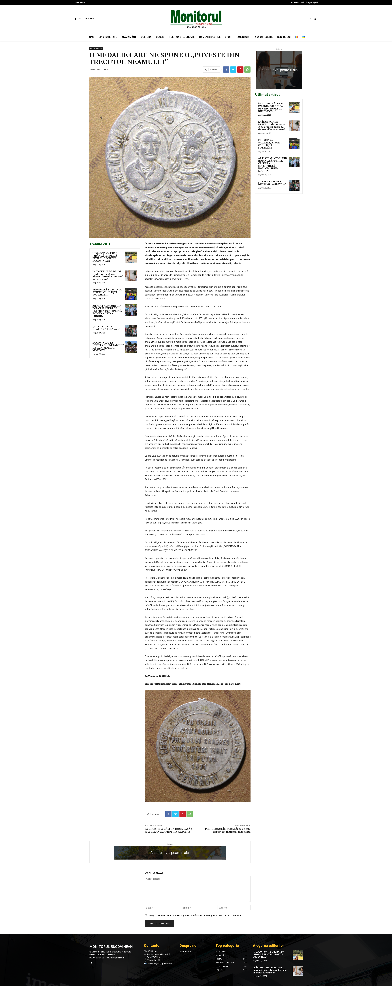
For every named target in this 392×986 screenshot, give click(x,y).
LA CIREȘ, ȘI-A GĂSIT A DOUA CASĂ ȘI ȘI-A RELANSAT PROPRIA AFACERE (169, 830)
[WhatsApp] (247, 69)
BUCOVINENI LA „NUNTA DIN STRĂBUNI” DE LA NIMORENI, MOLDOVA (108, 346)
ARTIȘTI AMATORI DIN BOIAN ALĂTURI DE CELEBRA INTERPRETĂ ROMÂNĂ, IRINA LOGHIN (107, 311)
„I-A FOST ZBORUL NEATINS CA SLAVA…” (106, 328)
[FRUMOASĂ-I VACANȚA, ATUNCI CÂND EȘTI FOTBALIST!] (131, 294)
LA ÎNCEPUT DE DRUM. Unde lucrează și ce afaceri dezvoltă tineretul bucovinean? (107, 275)
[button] (315, 19)
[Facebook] (310, 19)
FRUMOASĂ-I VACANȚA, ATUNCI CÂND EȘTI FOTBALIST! (107, 292)
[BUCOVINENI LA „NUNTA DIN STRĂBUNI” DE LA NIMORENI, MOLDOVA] (131, 347)
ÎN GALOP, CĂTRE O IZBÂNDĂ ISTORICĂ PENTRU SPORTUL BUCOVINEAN (104, 257)
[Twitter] (233, 69)
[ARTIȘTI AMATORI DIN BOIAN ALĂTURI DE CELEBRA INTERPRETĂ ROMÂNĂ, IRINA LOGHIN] (131, 310)
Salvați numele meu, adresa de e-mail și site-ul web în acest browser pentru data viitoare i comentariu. (195, 915)
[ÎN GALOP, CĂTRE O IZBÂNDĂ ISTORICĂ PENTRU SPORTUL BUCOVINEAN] (131, 257)
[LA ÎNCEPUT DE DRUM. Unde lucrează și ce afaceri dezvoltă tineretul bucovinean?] (131, 275)
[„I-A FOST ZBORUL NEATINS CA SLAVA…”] (131, 331)
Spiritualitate (96, 48)
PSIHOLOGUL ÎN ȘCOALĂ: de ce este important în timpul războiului (228, 830)
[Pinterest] (240, 69)
